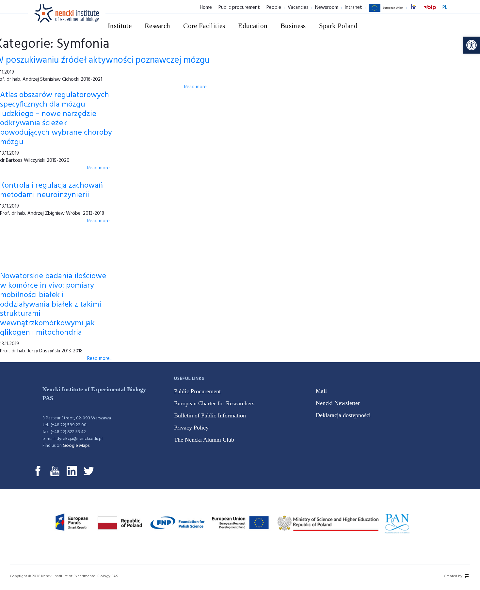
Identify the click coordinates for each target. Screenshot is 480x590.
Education (252, 26)
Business (293, 26)
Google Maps (76, 445)
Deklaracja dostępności (343, 415)
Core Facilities (204, 26)
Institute (120, 26)
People (273, 7)
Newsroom (326, 7)
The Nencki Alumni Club (204, 439)
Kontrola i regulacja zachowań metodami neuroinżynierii (51, 190)
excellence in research (417, 7)
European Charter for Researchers (214, 403)
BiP (429, 11)
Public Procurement (197, 391)
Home (206, 7)
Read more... (197, 87)
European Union (386, 11)
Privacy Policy (191, 427)
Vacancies (298, 7)
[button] (471, 45)
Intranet (353, 7)
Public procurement (239, 7)
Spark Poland (338, 26)
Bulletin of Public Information (210, 415)
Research (157, 26)
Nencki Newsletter (338, 403)
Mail (321, 391)
